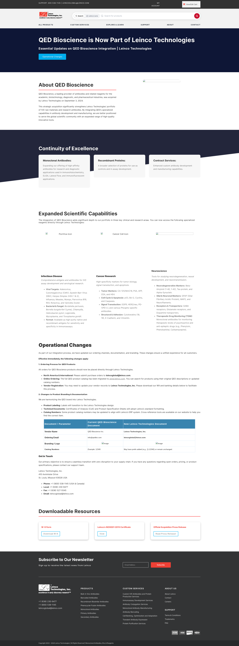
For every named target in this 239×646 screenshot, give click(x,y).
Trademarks (170, 628)
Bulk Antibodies (90, 603)
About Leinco (170, 603)
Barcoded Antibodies (89, 607)
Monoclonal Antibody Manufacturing (137, 617)
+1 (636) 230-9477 (48, 610)
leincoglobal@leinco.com (50, 617)
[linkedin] (47, 606)
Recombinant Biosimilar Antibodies (95, 611)
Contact (168, 607)
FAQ (166, 632)
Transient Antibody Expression (135, 629)
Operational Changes (52, 56)
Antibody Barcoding (131, 621)
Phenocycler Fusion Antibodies (93, 615)
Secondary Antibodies (90, 626)
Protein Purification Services (134, 633)
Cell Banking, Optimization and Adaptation (140, 625)
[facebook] (39, 606)
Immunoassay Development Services (138, 610)
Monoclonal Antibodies (90, 619)
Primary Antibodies (88, 622)
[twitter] (43, 606)
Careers (168, 611)
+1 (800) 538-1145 (47, 614)
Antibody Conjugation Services (135, 613)
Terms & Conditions (172, 625)
